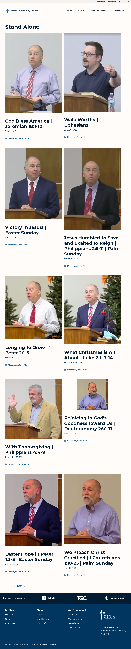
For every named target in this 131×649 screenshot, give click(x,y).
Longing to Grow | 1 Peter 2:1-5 (28, 350)
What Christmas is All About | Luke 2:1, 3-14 (89, 355)
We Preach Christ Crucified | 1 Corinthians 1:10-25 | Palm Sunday (92, 558)
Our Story (42, 614)
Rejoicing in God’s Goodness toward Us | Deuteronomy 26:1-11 (89, 423)
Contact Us (74, 627)
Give (127, 2)
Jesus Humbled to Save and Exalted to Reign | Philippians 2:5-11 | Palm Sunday (92, 246)
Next (21, 586)
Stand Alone (23, 138)
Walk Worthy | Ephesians (81, 122)
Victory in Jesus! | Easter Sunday (25, 230)
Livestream (100, 2)
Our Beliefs (43, 619)
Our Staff (41, 623)
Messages (119, 10)
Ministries (73, 614)
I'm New (9, 610)
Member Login (115, 2)
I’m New (70, 10)
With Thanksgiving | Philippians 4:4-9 (29, 449)
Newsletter (74, 623)
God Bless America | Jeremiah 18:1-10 (28, 123)
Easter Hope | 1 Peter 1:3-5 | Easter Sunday (29, 556)
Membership (75, 619)
